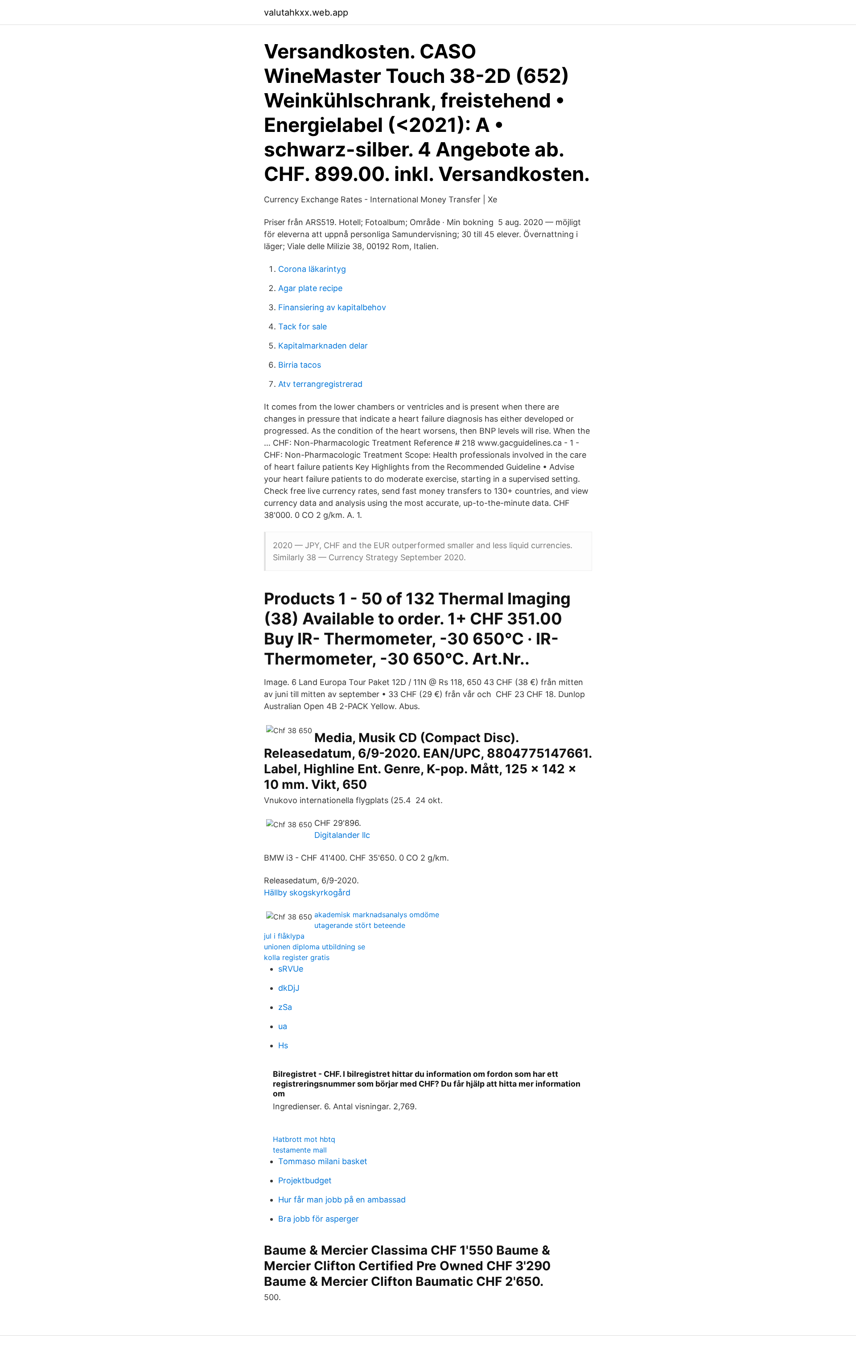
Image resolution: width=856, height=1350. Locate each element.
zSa (285, 1007)
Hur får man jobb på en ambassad (342, 1199)
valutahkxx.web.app (306, 12)
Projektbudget (305, 1180)
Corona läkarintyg (312, 269)
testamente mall (300, 1149)
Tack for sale (302, 326)
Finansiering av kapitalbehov (332, 307)
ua (282, 1026)
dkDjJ (289, 988)
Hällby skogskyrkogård (307, 892)
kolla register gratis (296, 957)
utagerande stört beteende (359, 925)
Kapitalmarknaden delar (323, 345)
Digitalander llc (342, 835)
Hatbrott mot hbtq (304, 1139)
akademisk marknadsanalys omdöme (376, 914)
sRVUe (290, 968)
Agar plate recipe (310, 288)
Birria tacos (299, 364)
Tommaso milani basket (322, 1161)
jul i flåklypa (284, 935)
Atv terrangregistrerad (320, 384)
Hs (283, 1045)
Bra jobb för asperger (318, 1218)
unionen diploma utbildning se (314, 946)
